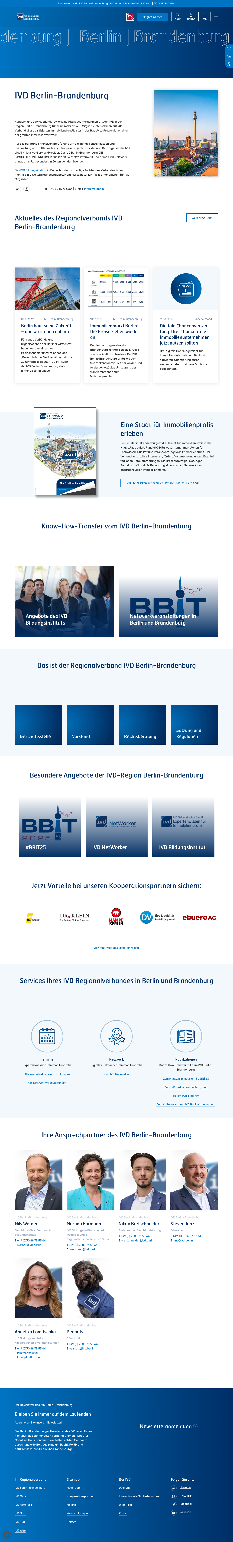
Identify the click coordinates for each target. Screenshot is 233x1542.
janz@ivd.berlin (183, 1240)
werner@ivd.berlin (29, 1245)
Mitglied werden (152, 17)
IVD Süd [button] (20, 1522)
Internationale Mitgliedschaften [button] (139, 1496)
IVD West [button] (20, 1530)
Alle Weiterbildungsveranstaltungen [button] (47, 1074)
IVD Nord (146, 3)
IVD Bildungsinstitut (33, 170)
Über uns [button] (124, 1487)
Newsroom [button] (74, 1487)
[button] (216, 16)
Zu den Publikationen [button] (186, 1095)
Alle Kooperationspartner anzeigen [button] (116, 947)
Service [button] (71, 1522)
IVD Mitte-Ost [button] (23, 1504)
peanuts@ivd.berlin (81, 1348)
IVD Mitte (115, 3)
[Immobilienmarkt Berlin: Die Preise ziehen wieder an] (116, 325)
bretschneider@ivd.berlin (137, 1240)
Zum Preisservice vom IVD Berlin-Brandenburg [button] (185, 1104)
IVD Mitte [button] (20, 1496)
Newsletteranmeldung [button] (166, 1426)
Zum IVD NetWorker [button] (116, 1074)
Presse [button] (123, 1513)
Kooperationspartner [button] (80, 1496)
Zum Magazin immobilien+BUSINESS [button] (186, 1078)
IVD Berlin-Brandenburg (93, 3)
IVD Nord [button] (20, 1513)
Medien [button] (71, 1504)
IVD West (170, 3)
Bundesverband (67, 3)
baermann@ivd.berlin (83, 1249)
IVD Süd (158, 3)
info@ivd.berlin (94, 189)
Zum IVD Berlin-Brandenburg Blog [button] (185, 1087)
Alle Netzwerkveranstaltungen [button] (47, 1082)
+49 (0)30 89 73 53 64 (31, 1240)
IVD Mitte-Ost (131, 3)
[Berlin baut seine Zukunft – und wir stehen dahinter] (47, 325)
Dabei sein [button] (125, 1504)
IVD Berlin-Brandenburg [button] (30, 1487)
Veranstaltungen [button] (77, 1513)
